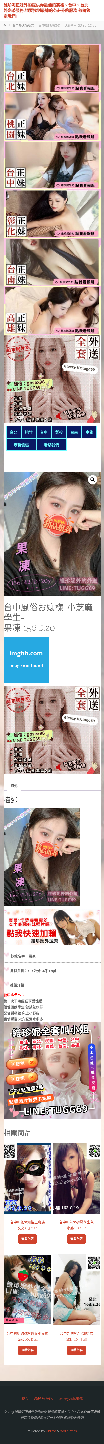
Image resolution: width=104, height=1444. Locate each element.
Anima (50, 1431)
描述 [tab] (14, 786)
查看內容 (27, 1239)
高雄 (89, 432)
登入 (24, 1399)
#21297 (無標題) (71, 1399)
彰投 (59, 432)
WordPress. (68, 1431)
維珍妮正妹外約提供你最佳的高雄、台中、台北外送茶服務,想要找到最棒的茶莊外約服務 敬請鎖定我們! (47, 10)
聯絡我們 (51, 445)
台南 (74, 432)
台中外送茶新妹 (23, 25)
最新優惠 (21, 445)
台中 (44, 432)
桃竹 (29, 432)
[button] (92, 479)
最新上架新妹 (43, 1399)
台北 (13, 432)
